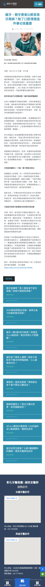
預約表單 (22, 585)
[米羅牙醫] (7, 582)
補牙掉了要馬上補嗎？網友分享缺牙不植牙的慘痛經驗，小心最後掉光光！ (21, 360)
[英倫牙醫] (37, 582)
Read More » (10, 295)
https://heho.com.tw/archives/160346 (18, 268)
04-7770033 (18, 574)
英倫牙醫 (37, 585)
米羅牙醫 (7, 585)
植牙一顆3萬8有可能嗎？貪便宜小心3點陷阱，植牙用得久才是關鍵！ (22, 335)
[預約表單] (22, 581)
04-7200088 (13, 529)
